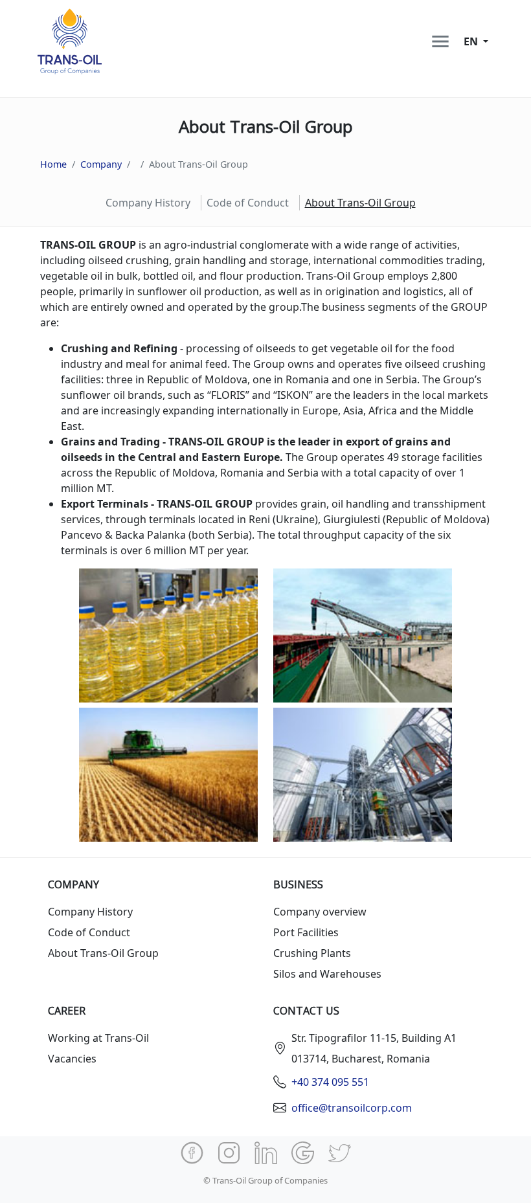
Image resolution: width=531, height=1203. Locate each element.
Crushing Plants (312, 953)
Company (101, 164)
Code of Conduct (248, 203)
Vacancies (72, 1058)
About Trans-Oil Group (103, 953)
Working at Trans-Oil (98, 1038)
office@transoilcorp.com (351, 1108)
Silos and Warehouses (327, 974)
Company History (148, 203)
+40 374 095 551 (330, 1082)
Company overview (320, 912)
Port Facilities (306, 932)
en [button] (472, 41)
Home (53, 164)
